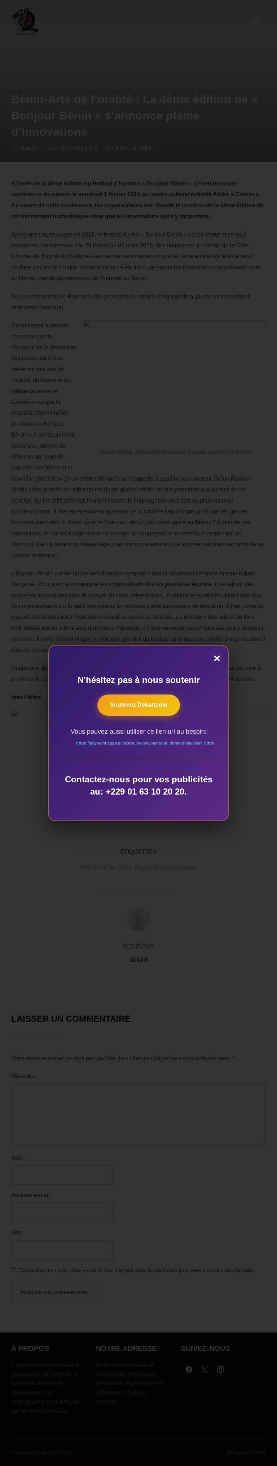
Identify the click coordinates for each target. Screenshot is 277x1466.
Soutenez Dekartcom (138, 705)
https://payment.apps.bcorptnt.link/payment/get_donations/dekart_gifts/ (145, 743)
